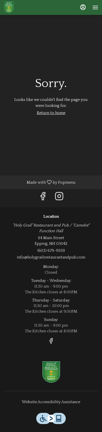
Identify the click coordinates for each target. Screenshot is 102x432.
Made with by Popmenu (40, 182)
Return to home (51, 113)
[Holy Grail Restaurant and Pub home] (26, 7)
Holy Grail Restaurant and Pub (51, 372)
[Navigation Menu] (95, 7)
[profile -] (83, 7)
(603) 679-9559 (51, 250)
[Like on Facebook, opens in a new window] (42, 198)
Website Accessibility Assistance (51, 402)
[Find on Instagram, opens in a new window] (59, 198)
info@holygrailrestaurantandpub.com (51, 257)
